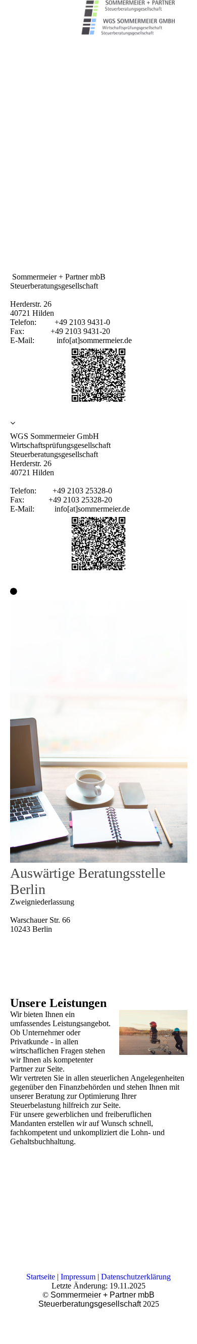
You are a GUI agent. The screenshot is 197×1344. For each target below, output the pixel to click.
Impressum (78, 1276)
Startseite (40, 1276)
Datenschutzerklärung (136, 1276)
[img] (126, 17)
